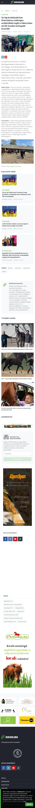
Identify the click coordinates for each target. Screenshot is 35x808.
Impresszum (5, 785)
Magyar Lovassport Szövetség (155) (13, 618)
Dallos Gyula (26, 268)
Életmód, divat (7, 250)
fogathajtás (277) (8, 608)
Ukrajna (4, 271)
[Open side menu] (2, 2)
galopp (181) (21, 611)
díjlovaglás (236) (19, 608)
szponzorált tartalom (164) (11, 614)
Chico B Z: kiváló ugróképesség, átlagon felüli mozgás (17, 349)
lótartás (10, 268)
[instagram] (10, 539)
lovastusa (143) (22, 621)
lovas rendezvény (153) (10, 621)
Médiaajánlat (5, 781)
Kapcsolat (4, 788)
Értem (29, 804)
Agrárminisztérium (15, 166)
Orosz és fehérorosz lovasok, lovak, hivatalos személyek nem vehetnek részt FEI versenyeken (16, 194)
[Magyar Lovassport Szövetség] (8, 701)
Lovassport (6, 190)
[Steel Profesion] (8, 711)
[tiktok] (20, 539)
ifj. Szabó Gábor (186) (9, 611)
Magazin (7, 10)
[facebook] (5, 539)
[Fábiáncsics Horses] (27, 711)
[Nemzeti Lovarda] (27, 701)
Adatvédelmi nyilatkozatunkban (13, 801)
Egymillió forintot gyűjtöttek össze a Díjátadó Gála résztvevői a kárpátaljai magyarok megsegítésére (15, 255)
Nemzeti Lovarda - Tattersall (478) (13, 604)
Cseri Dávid (18, 268)
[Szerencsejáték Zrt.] (8, 720)
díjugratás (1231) (8, 601)
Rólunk (3, 778)
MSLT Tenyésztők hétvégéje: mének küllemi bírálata (16, 378)
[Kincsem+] (27, 720)
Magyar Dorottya (8, 199)
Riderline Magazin (7, 31)
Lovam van (4, 14)
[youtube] (15, 539)
